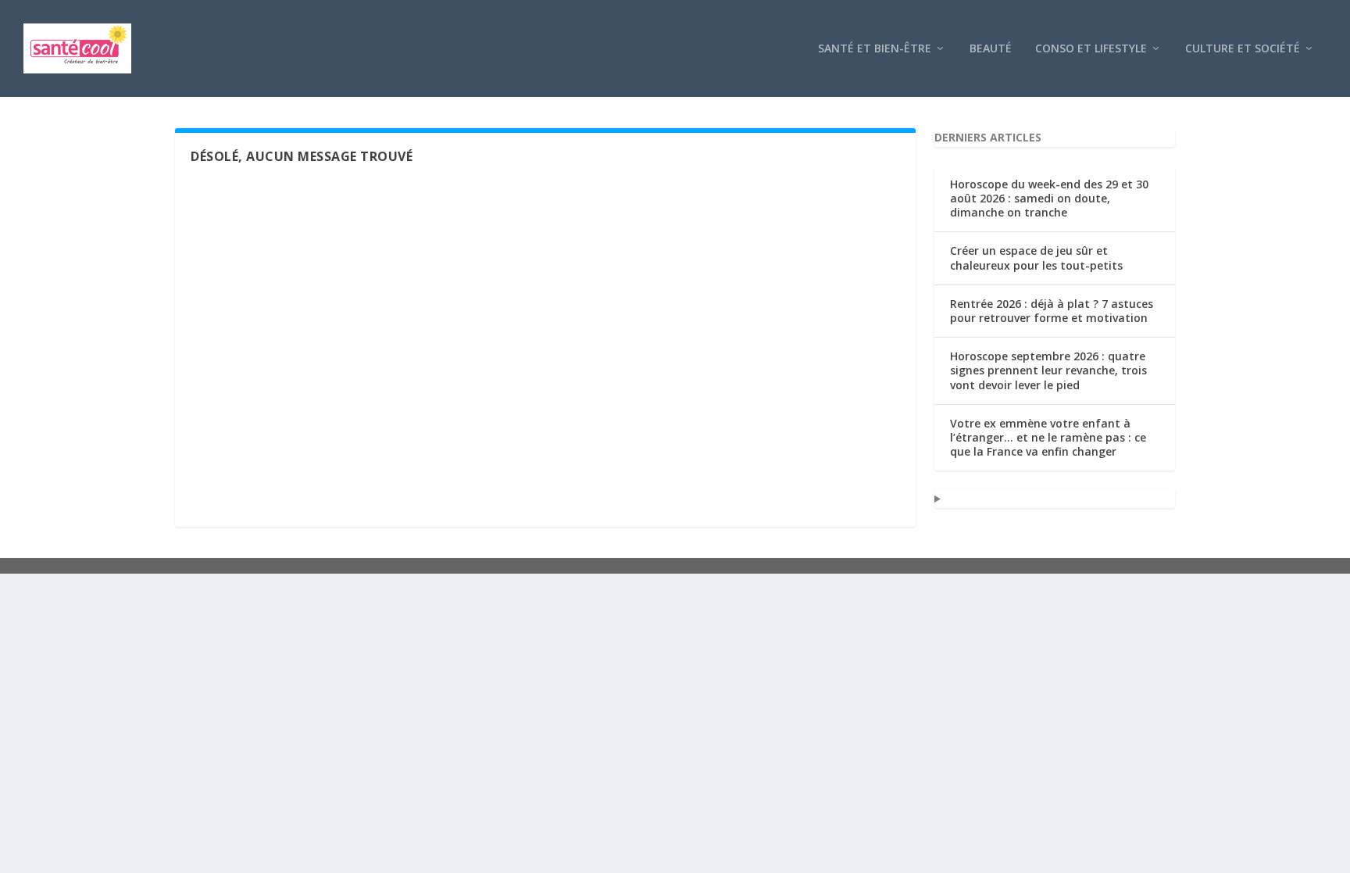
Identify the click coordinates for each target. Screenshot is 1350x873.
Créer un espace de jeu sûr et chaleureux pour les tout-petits (1036, 257)
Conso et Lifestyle (1091, 48)
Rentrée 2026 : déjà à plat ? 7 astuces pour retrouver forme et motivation (1051, 310)
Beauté (991, 48)
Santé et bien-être (874, 48)
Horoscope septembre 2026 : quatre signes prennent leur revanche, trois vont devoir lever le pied (1048, 370)
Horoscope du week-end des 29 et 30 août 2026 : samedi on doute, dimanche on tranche (1049, 198)
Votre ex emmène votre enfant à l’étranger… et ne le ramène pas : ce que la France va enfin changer (1048, 437)
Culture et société (1242, 48)
